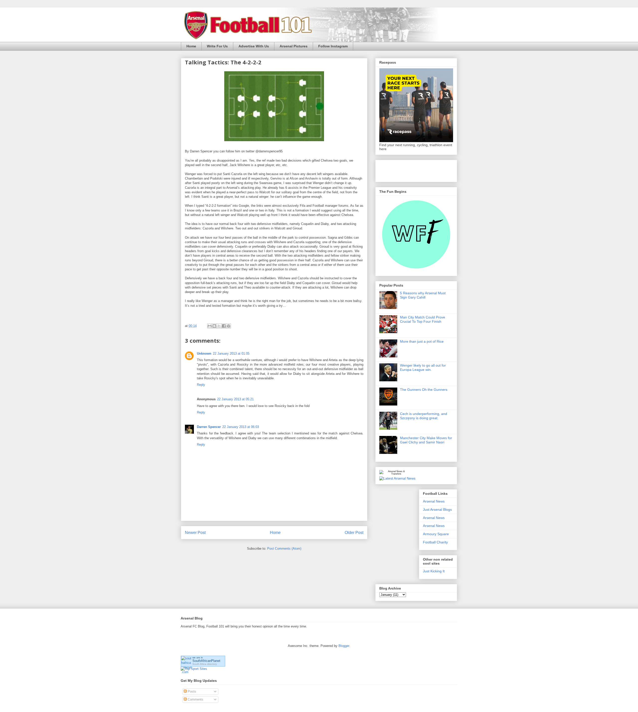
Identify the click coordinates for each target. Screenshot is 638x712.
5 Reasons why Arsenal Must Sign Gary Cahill (423, 295)
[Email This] (209, 325)
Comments (195, 699)
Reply (201, 385)
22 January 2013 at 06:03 (240, 427)
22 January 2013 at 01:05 (231, 353)
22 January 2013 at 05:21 (235, 399)
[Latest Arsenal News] (397, 478)
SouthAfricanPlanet (206, 661)
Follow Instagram (333, 46)
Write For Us (217, 46)
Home (191, 46)
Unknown (204, 353)
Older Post (354, 532)
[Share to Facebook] (223, 325)
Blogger (343, 646)
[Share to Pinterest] (228, 325)
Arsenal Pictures (294, 46)
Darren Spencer (209, 427)
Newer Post (195, 532)
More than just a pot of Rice (422, 341)
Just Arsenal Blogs (437, 509)
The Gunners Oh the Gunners (423, 390)
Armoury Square (436, 534)
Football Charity (435, 542)
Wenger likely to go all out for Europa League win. (423, 367)
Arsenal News (434, 501)
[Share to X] (219, 325)
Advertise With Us (254, 46)
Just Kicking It (434, 571)
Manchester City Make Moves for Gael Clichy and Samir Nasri (426, 440)
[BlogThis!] (214, 325)
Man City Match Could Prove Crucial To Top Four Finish (422, 319)
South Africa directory (204, 664)
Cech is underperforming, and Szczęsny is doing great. (423, 416)
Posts (191, 691)
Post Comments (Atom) (284, 548)
